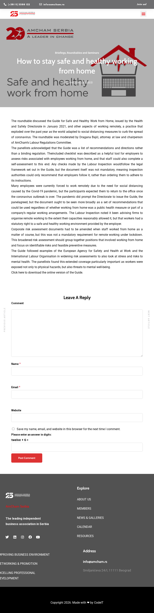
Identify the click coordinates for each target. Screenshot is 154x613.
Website (16, 410)
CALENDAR (84, 527)
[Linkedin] (14, 537)
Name (15, 363)
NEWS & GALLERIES (90, 518)
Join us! (141, 4)
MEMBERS (84, 508)
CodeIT (98, 602)
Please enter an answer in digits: (31, 434)
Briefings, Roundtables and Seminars (77, 52)
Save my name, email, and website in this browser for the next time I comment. (68, 429)
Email (14, 387)
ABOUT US (84, 499)
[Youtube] (38, 537)
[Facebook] (30, 537)
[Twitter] (7, 537)
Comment (17, 303)
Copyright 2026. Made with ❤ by (72, 602)
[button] (143, 14)
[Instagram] (22, 537)
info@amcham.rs (95, 562)
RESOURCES (85, 536)
